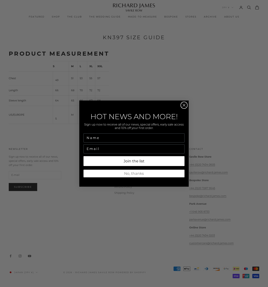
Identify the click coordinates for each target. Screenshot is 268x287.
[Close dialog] (184, 105)
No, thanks (134, 173)
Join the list (134, 161)
